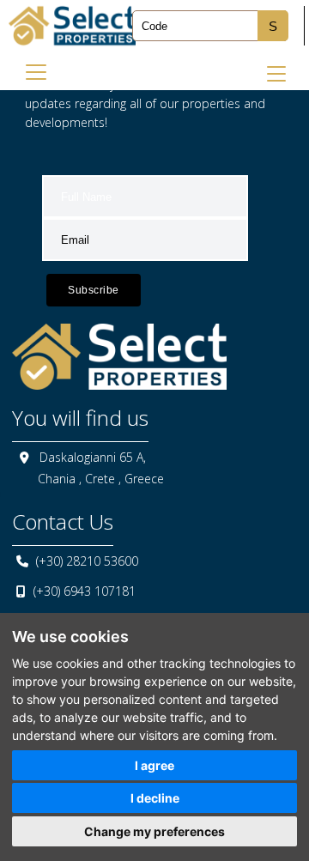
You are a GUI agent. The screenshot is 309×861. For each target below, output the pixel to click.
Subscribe (93, 290)
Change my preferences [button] (154, 831)
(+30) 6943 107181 (84, 591)
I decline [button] (154, 798)
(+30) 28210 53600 (87, 561)
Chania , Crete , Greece (101, 478)
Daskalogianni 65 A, (92, 457)
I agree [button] (154, 765)
